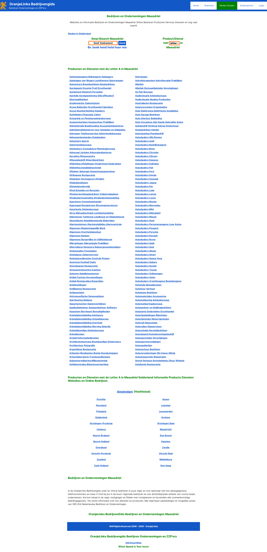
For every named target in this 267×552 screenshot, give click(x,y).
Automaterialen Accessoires (150, 296)
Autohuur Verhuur (145, 288)
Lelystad (165, 405)
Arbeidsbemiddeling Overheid (85, 322)
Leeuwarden (166, 411)
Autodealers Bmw (145, 148)
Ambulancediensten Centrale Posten (89, 258)
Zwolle (166, 447)
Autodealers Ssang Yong (148, 258)
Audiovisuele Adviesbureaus (150, 95)
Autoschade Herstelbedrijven (151, 330)
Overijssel (101, 447)
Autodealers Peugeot (146, 228)
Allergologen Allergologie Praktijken (89, 243)
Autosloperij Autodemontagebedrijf (154, 334)
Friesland (101, 411)
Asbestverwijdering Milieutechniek (88, 360)
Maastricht (166, 429)
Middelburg (166, 459)
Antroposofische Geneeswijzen (86, 296)
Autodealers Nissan (146, 216)
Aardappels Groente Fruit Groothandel (90, 88)
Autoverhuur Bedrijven (147, 349)
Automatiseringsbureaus (148, 303)
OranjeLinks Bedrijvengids (32, 4)
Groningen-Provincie (101, 423)
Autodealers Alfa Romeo (148, 137)
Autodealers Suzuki (145, 266)
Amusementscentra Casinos (85, 269)
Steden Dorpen (226, 5)
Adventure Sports (79, 141)
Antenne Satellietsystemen (84, 273)
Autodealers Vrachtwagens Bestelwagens (158, 281)
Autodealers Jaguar (146, 182)
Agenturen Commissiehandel (85, 201)
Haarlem (165, 441)
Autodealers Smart (145, 254)
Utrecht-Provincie (101, 453)
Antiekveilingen (77, 284)
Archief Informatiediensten (84, 337)
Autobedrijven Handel (147, 129)
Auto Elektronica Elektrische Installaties (156, 110)
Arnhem (165, 417)
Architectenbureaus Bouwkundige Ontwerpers (95, 341)
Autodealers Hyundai (146, 179)
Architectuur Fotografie (82, 345)
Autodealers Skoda (145, 250)
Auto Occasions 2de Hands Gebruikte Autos (159, 122)
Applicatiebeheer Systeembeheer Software (93, 307)
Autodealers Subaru (146, 262)
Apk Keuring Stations (80, 300)
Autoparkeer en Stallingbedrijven (153, 307)
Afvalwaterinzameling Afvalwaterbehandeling (94, 197)
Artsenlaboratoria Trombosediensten (89, 356)
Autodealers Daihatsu (147, 163)
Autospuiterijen (143, 345)
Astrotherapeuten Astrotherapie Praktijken (158, 80)
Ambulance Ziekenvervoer (83, 254)
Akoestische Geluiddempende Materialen (92, 220)
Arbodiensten (76, 334)
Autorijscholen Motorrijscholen (152, 319)
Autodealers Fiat (144, 167)
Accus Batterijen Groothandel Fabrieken (91, 107)
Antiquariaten (76, 292)
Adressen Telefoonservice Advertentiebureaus (95, 133)
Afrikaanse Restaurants (82, 175)
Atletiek (139, 84)
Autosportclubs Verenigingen (151, 337)
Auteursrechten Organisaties (151, 107)
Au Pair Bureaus (144, 91)
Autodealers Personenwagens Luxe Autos (158, 224)
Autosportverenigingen (148, 341)
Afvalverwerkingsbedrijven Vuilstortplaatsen (93, 194)
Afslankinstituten (78, 182)
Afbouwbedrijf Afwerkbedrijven (86, 160)
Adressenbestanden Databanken (87, 137)
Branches (209, 5)
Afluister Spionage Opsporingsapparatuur (92, 171)
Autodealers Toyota (146, 269)
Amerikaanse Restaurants (83, 266)
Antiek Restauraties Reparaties (86, 281)
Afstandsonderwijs (79, 186)
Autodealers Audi (144, 141)
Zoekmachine (246, 5)
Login (261, 5)
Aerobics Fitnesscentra (82, 156)
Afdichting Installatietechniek (85, 167)
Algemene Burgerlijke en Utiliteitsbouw (90, 239)
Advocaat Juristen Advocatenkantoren (90, 152)
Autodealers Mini (144, 209)
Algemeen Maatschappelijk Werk (87, 228)
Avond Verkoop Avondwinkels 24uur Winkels (159, 360)
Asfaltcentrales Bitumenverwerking (88, 364)
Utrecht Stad (166, 453)
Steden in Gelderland (79, 33)
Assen (165, 399)
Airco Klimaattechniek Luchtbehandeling (91, 213)
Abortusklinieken (78, 99)
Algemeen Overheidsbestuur (85, 232)
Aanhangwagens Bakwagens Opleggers (91, 76)
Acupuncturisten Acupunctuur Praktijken (91, 122)
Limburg (101, 429)
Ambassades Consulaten (83, 250)
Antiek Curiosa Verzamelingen (86, 277)
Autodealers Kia (144, 186)
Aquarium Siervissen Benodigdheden (89, 311)
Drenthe (101, 399)
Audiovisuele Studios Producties (152, 99)
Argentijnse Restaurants (82, 349)
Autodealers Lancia (145, 194)
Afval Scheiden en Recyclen (84, 190)
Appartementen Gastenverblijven (87, 303)
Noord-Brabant (101, 435)
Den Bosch (166, 435)
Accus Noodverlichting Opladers (87, 110)
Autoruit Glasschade (146, 322)
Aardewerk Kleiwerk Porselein (86, 91)
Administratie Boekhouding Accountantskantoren (96, 125)
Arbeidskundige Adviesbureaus (86, 330)
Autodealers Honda (145, 175)
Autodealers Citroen (146, 156)
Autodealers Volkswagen (149, 273)
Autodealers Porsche (146, 232)
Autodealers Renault (146, 235)
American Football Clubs (82, 262)
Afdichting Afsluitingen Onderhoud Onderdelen (95, 163)
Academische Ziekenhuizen (84, 103)
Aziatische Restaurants (147, 364)
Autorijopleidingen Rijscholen (151, 315)
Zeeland (101, 459)
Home (196, 5)
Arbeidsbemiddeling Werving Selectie (90, 326)
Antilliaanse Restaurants (82, 288)
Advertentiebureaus (80, 144)
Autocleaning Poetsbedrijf (149, 133)
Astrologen (141, 76)
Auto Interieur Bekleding (148, 118)
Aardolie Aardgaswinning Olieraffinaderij (91, 95)
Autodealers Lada (144, 190)
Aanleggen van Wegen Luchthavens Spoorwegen (96, 80)
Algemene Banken (79, 235)
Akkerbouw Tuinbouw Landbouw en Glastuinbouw (96, 216)
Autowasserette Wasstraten (150, 356)
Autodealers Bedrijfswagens (150, 144)
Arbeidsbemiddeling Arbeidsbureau (88, 319)
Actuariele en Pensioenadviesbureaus (90, 118)
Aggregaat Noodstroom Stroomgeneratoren (93, 205)
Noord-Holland (101, 441)
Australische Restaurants (149, 103)
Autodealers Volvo (145, 277)
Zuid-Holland (101, 465)
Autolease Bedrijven (146, 292)
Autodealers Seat (144, 247)
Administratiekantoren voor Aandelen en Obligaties (97, 129)
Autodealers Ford (144, 171)
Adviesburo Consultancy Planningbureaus (92, 148)
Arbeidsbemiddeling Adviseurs (86, 315)
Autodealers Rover (145, 239)
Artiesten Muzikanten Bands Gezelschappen (93, 353)
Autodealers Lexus (145, 197)
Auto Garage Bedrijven (147, 114)
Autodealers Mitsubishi (147, 213)
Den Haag (165, 465)
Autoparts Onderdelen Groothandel (154, 311)
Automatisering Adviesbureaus (152, 300)
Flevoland (101, 405)
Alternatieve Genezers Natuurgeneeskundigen (95, 247)
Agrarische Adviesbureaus (84, 209)
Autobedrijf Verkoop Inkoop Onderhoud (156, 125)
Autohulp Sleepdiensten (148, 284)
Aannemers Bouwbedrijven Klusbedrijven (92, 84)
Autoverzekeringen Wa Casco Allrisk (155, 353)
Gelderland (101, 417)
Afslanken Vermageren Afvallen (86, 179)
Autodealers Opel (144, 220)
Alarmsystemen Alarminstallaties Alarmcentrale (95, 224)
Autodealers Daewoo (146, 160)
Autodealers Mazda (145, 201)
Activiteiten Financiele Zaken (85, 114)
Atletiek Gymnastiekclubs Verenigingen (156, 88)
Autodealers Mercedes (147, 205)
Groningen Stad (165, 423)
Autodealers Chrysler (147, 152)
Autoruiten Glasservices (148, 326)
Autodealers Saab (144, 243)
